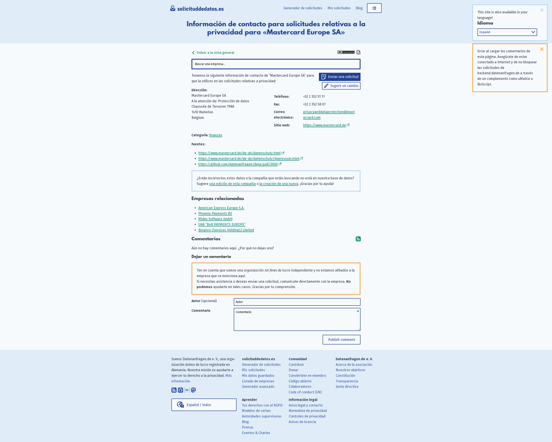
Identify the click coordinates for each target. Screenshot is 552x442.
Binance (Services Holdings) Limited (226, 230)
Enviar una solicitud (343, 77)
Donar (293, 370)
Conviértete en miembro (307, 376)
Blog (359, 8)
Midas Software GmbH (215, 219)
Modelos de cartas (256, 411)
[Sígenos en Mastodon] (193, 389)
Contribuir (296, 365)
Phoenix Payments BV (215, 213)
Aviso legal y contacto (306, 405)
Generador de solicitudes (303, 8)
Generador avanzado (258, 387)
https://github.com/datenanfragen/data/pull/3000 (238, 164)
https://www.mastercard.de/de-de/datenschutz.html (239, 153)
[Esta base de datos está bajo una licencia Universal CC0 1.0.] (345, 53)
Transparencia (347, 381)
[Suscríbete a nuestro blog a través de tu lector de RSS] (174, 389)
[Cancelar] (542, 10)
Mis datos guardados (258, 376)
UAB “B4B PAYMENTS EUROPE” (222, 224)
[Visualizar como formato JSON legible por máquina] (358, 53)
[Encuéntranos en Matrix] (187, 389)
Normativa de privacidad (308, 411)
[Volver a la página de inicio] (197, 9)
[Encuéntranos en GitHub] (180, 389)
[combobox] (276, 64)
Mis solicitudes (339, 8)
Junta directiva (347, 387)
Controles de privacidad (307, 416)
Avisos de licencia (302, 422)
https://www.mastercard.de (324, 125)
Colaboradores (300, 387)
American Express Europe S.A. (221, 208)
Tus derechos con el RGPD (262, 405)
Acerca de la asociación (354, 365)
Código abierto (300, 381)
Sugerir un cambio (344, 86)
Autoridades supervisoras (262, 416)
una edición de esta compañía (232, 184)
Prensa (247, 427)
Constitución (345, 376)
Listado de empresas (258, 381)
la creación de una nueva (278, 184)
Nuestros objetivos (350, 370)
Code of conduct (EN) (305, 392)
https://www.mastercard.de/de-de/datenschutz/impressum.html (248, 159)
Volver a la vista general (215, 53)
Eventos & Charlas (256, 433)
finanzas (215, 135)
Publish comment (341, 340)
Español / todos (199, 405)
